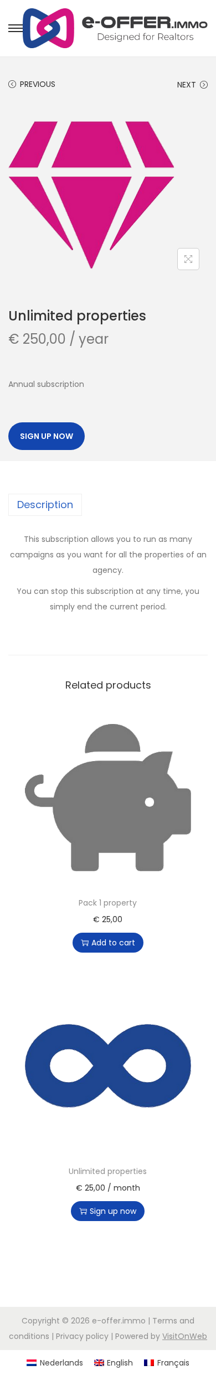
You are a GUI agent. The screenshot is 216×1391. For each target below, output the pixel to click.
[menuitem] (55, 1363)
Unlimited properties (108, 1171)
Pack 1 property (108, 902)
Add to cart (113, 942)
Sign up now (46, 436)
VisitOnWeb (184, 1336)
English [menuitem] (120, 1362)
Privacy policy (82, 1336)
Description (45, 504)
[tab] (108, 505)
